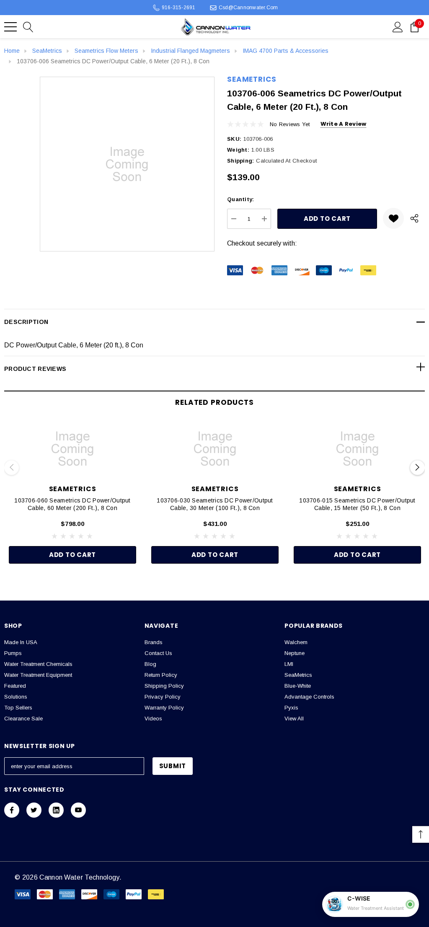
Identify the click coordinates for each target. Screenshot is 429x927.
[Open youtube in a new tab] (78, 810)
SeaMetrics (252, 79)
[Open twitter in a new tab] (33, 810)
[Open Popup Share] (414, 218)
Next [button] (417, 467)
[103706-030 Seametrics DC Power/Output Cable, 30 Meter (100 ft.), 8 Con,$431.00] (215, 449)
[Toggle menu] (10, 27)
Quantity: (240, 199)
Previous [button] (11, 467)
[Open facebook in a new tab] (11, 810)
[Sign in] (398, 26)
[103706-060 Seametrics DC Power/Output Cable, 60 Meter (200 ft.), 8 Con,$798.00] (72, 449)
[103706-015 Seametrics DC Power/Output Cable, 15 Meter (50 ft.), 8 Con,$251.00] (357, 449)
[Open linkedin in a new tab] (56, 810)
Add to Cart (72, 554)
